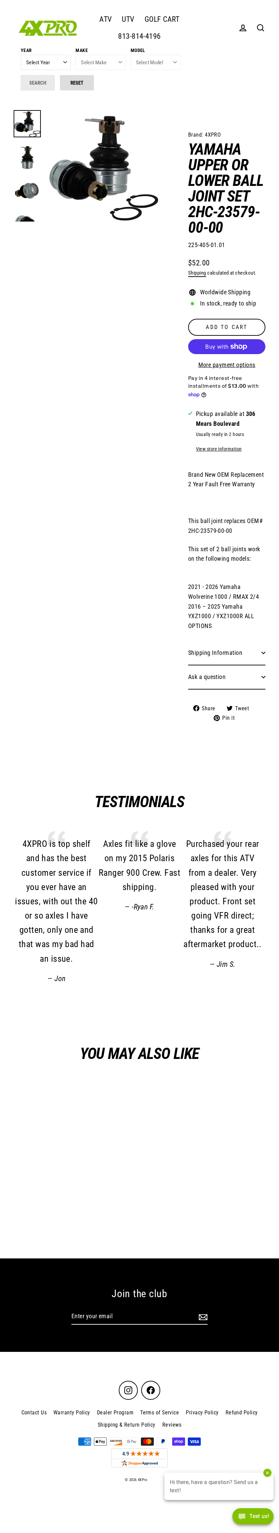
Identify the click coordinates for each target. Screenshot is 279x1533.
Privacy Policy (202, 1412)
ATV (105, 19)
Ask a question (207, 676)
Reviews (171, 1425)
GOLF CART (162, 19)
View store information (219, 449)
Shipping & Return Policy (126, 1425)
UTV (128, 19)
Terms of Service (159, 1412)
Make (82, 50)
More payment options (227, 364)
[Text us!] (253, 1518)
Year (26, 50)
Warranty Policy (71, 1412)
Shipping (197, 273)
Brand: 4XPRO (204, 135)
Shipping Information (215, 652)
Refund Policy (242, 1412)
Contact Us (34, 1412)
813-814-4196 (139, 36)
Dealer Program (115, 1412)
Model (138, 50)
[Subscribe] (202, 1317)
